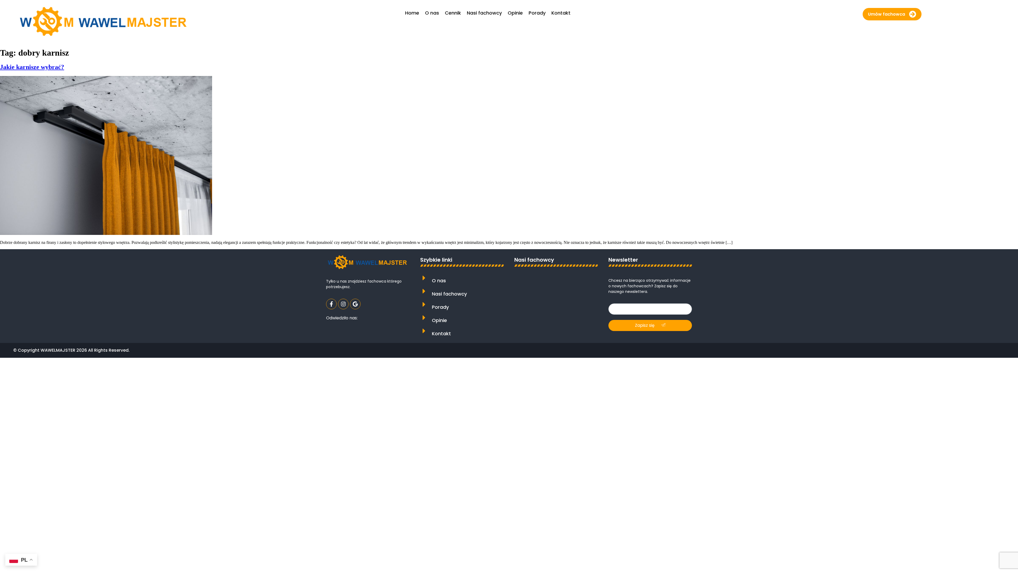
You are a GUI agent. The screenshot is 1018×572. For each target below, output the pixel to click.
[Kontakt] (424, 331)
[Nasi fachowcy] (424, 291)
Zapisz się (645, 325)
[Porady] (424, 304)
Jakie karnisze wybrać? (32, 67)
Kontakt (441, 333)
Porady (440, 307)
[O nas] (424, 278)
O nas (439, 280)
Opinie (439, 320)
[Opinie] (424, 317)
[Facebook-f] (331, 304)
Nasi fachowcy (449, 294)
